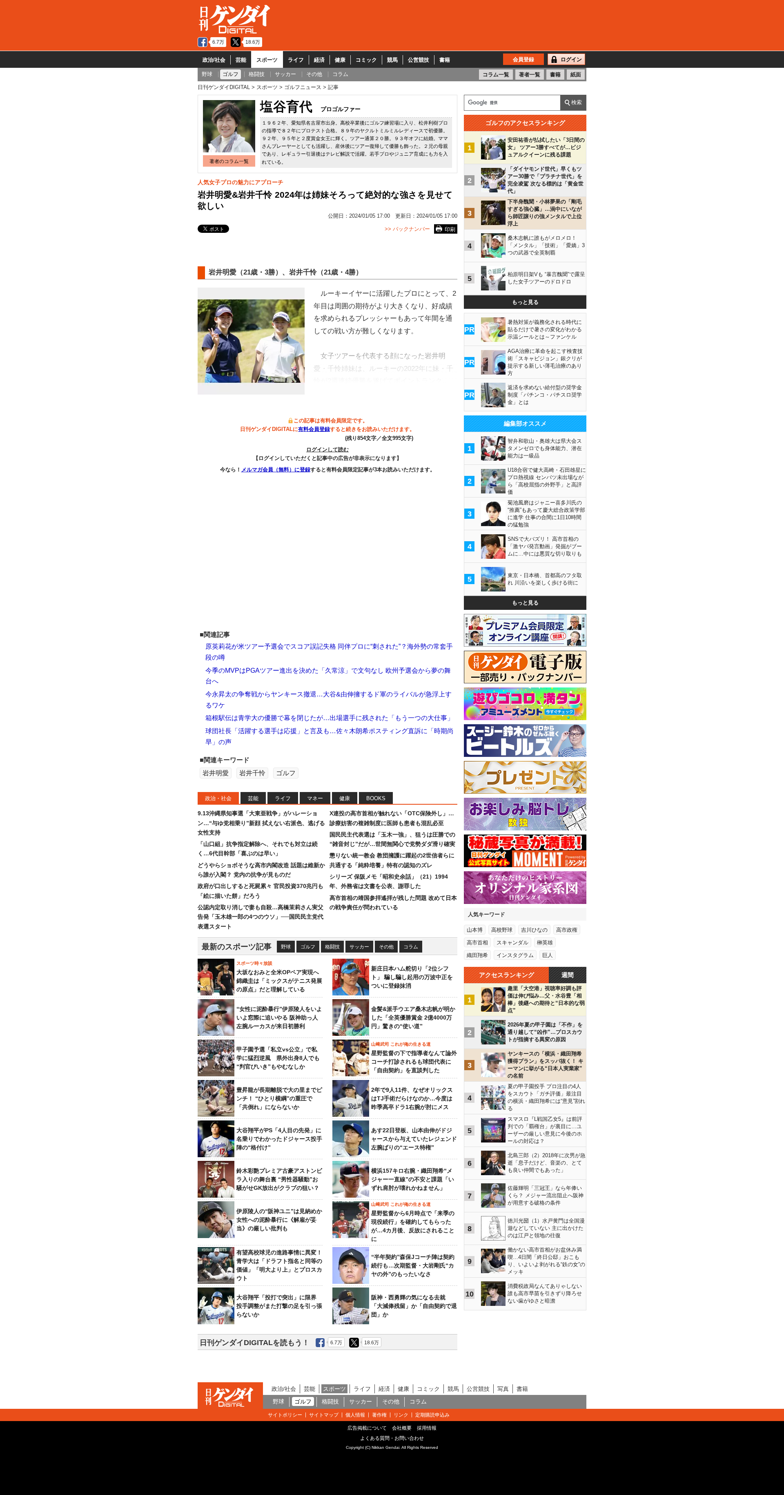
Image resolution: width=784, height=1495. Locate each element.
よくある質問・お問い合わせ (392, 1438)
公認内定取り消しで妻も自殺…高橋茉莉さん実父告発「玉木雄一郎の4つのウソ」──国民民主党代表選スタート (260, 917)
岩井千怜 (252, 773)
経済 (319, 60)
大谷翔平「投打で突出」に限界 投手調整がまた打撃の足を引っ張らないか (279, 1306)
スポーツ (267, 60)
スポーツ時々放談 (254, 963)
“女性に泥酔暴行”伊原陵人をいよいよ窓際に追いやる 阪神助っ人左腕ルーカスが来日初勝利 (279, 1017)
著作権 (379, 1414)
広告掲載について (367, 1428)
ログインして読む (327, 449)
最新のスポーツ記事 (237, 946)
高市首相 (477, 942)
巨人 (547, 955)
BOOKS (375, 798)
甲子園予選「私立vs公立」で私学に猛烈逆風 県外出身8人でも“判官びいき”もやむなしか (278, 1058)
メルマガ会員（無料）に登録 (275, 469)
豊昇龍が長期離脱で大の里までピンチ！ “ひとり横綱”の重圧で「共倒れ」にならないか (279, 1098)
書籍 (444, 60)
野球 (286, 947)
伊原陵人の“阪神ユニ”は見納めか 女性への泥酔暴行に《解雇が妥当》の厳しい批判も (282, 1220)
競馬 (392, 60)
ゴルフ (286, 773)
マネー (315, 798)
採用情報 (427, 1428)
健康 (340, 60)
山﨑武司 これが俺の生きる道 (401, 1044)
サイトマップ (324, 1414)
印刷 (450, 229)
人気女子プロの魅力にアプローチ (240, 182)
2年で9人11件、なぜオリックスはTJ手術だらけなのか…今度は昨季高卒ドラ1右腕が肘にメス (412, 1098)
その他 (386, 947)
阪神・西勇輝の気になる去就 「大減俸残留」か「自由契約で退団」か (414, 1306)
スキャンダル (512, 942)
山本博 (475, 930)
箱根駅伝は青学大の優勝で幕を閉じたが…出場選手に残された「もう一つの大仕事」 (329, 717)
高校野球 (501, 930)
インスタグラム (515, 955)
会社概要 (402, 1428)
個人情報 (355, 1414)
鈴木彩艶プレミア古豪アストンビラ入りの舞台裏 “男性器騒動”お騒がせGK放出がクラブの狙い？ (279, 1179)
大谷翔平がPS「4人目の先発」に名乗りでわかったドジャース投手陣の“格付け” (279, 1139)
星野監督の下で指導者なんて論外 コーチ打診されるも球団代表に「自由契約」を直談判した (414, 1061)
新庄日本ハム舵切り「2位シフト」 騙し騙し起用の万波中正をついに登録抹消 (412, 977)
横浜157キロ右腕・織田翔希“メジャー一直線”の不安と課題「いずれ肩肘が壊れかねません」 (412, 1179)
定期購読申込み (432, 1414)
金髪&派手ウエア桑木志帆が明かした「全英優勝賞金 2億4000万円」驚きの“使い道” (413, 1017)
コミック (366, 60)
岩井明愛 (216, 773)
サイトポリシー (285, 1414)
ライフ (296, 60)
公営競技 (418, 60)
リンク (401, 1414)
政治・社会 (218, 798)
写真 (503, 1389)
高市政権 (566, 930)
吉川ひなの (534, 930)
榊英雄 (545, 942)
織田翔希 (477, 955)
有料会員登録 (314, 429)
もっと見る (525, 302)
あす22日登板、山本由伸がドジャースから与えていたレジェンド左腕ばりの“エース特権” (414, 1139)
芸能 (241, 60)
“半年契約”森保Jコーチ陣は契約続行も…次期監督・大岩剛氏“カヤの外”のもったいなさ (412, 1265)
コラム (410, 947)
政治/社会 (214, 60)
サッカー (359, 947)
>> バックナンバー (407, 229)
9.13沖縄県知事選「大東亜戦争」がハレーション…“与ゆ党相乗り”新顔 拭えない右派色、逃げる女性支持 (261, 823)
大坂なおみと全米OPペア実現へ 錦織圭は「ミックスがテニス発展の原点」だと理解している (279, 981)
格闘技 (332, 947)
